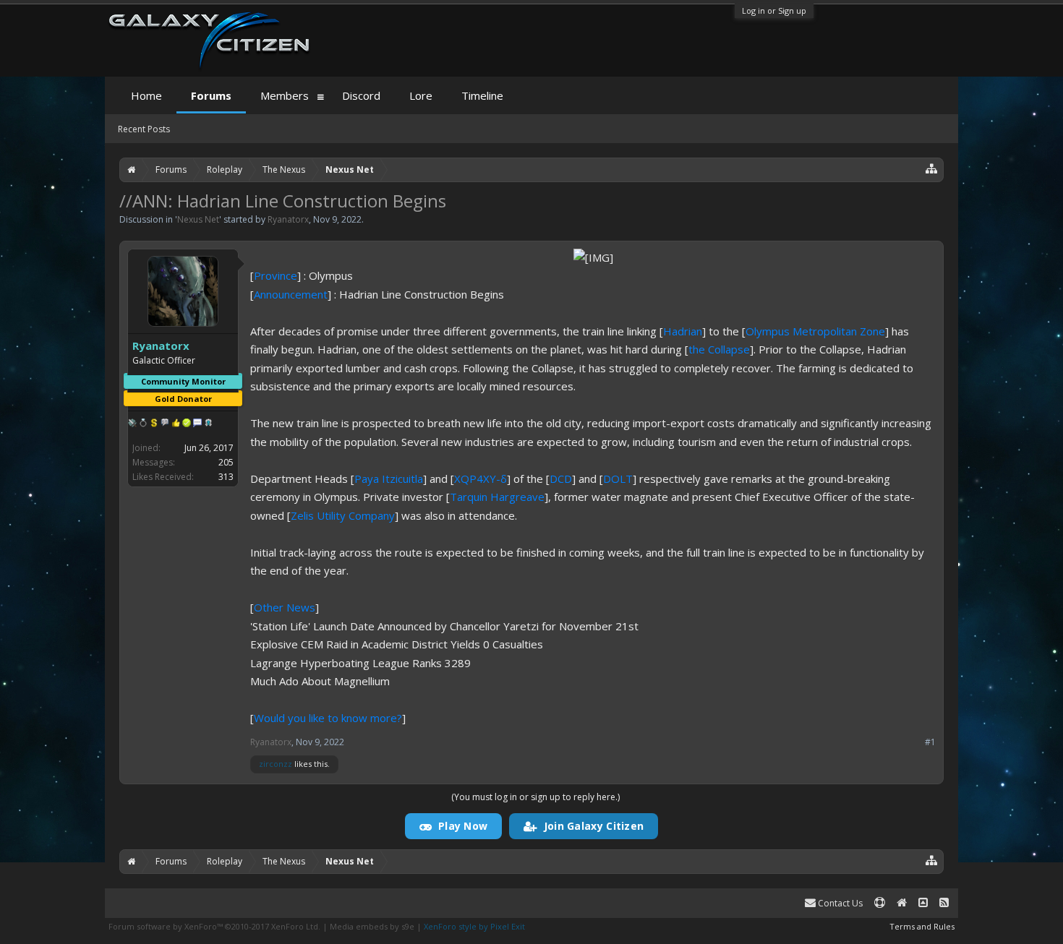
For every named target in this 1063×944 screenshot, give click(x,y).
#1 (930, 742)
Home (146, 95)
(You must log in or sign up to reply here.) (535, 797)
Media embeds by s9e (372, 926)
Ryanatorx (288, 219)
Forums (211, 95)
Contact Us (839, 903)
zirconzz (275, 763)
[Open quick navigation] (932, 168)
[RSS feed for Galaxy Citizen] (944, 903)
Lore (420, 95)
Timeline (482, 95)
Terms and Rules (922, 926)
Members (284, 95)
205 (226, 462)
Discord (361, 95)
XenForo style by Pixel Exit (474, 926)
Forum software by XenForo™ (214, 926)
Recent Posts (144, 129)
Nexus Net (198, 219)
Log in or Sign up (774, 10)
